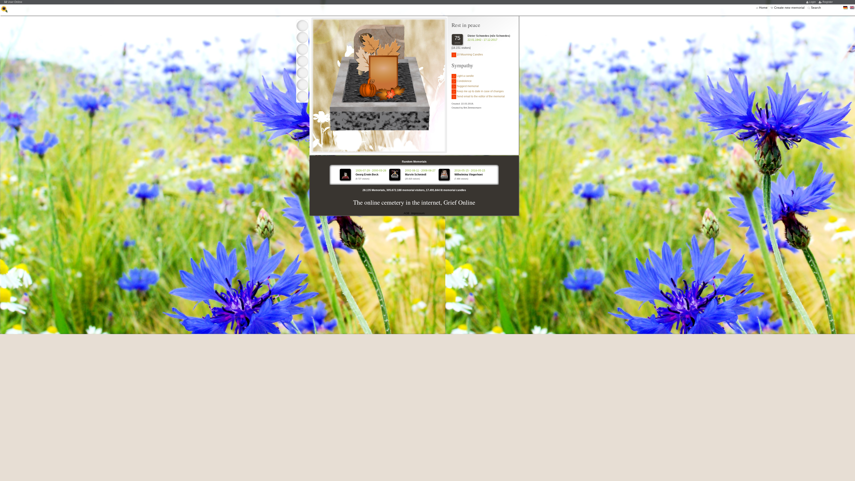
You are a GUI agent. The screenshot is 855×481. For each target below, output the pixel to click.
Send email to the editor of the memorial (481, 96)
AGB (406, 213)
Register (827, 2)
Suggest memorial (468, 86)
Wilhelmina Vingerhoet (468, 174)
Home (763, 7)
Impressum (418, 213)
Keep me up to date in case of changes (480, 91)
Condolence (464, 81)
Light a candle (465, 75)
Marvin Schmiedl (415, 174)
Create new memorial (789, 7)
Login (812, 2)
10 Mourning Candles (470, 54)
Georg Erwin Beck (367, 174)
